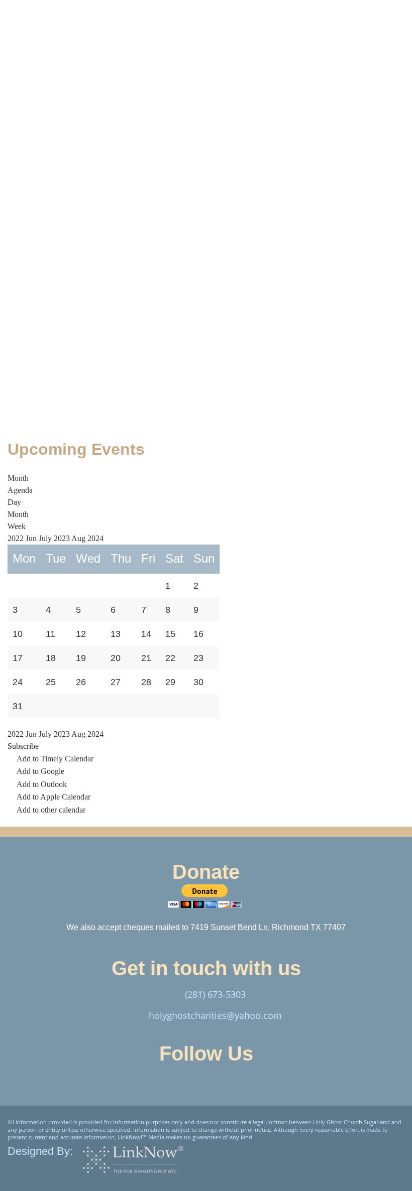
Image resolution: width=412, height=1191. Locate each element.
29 (170, 682)
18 (51, 658)
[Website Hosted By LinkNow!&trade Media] (133, 1159)
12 (81, 634)
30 (198, 682)
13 (116, 634)
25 (51, 682)
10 (18, 634)
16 (198, 634)
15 (170, 634)
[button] (23, 746)
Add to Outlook (42, 784)
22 (170, 658)
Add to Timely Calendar (55, 758)
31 (18, 706)
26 (81, 682)
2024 (95, 538)
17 (18, 658)
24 (18, 682)
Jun (32, 538)
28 (146, 682)
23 (198, 658)
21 (146, 658)
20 (116, 658)
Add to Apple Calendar (53, 796)
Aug (79, 538)
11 (50, 634)
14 (146, 634)
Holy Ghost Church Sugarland (137, 62)
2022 (17, 538)
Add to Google (40, 771)
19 (81, 658)
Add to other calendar (51, 810)
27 (116, 682)
